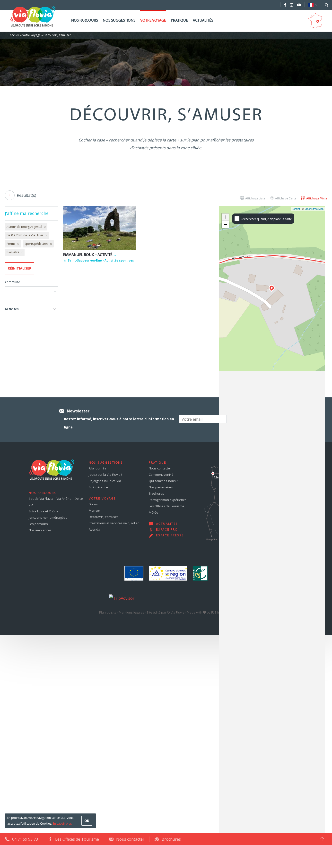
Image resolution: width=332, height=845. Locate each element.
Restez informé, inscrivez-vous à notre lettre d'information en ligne (119, 423)
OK (86, 820)
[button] (31, 308)
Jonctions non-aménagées (48, 517)
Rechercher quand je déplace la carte (266, 219)
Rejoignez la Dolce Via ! (105, 481)
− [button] (225, 224)
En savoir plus (62, 823)
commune (12, 282)
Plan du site (107, 612)
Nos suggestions (119, 21)
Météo (153, 512)
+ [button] (225, 217)
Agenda (94, 529)
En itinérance (98, 487)
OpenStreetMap (314, 209)
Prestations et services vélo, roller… (115, 523)
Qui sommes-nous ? (163, 481)
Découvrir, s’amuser (103, 517)
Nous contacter (160, 468)
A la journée (97, 468)
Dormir (94, 504)
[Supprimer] (44, 227)
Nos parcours (84, 21)
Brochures (156, 493)
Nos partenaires (161, 487)
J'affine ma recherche (27, 213)
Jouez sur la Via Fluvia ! (105, 474)
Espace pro (167, 530)
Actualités (203, 21)
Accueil (14, 35)
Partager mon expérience (167, 500)
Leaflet (296, 209)
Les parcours (38, 524)
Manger (94, 510)
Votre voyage (153, 21)
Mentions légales (131, 612)
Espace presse (170, 535)
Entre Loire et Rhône (44, 511)
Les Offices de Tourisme (166, 506)
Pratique (179, 21)
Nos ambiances (40, 530)
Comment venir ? (161, 474)
